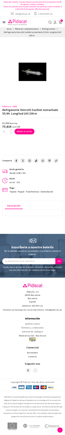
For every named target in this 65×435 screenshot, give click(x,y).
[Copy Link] (56, 160)
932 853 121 (37, 305)
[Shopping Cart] (60, 22)
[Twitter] (22, 160)
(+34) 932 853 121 (45, 14)
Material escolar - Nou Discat (32, 335)
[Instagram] (29, 160)
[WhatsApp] (42, 160)
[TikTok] (36, 160)
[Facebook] (16, 160)
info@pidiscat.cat (22, 14)
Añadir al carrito (24, 131)
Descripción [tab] (13, 205)
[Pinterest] (49, 160)
